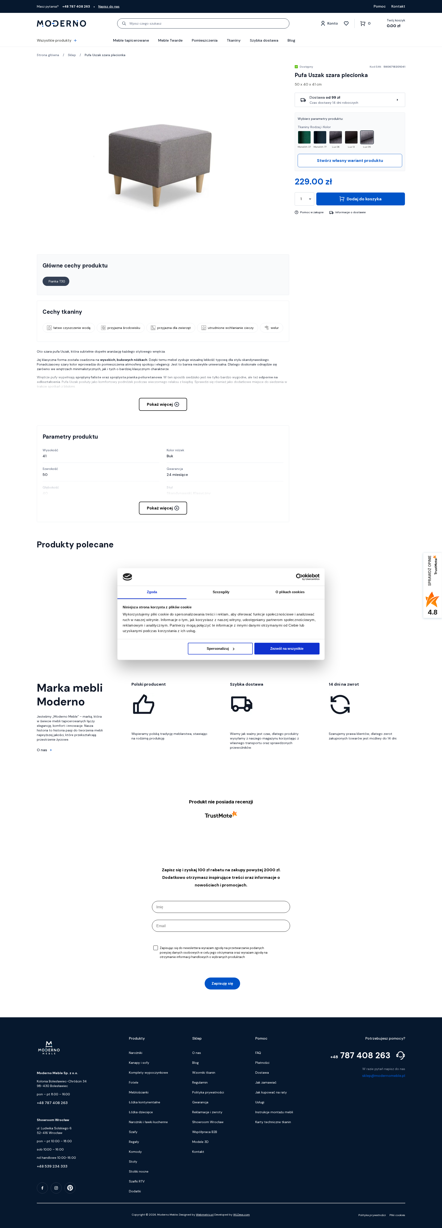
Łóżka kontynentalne (144, 1102)
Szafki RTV (137, 1181)
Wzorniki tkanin (203, 1072)
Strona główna (48, 55)
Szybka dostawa (264, 40)
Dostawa (262, 1072)
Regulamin (200, 1082)
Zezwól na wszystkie (286, 648)
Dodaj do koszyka (364, 199)
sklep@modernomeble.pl (383, 1075)
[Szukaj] (124, 23)
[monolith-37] (304, 137)
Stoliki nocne (138, 1171)
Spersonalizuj (218, 648)
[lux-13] (351, 137)
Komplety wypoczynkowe (148, 1072)
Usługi (259, 1102)
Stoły (133, 1161)
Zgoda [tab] (152, 592)
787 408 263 (360, 1055)
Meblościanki (138, 1092)
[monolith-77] (320, 137)
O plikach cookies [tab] (290, 592)
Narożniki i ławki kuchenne (148, 1122)
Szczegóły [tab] (221, 592)
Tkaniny (234, 40)
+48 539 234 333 (52, 1166)
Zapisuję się (222, 983)
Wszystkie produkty (54, 40)
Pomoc (380, 6)
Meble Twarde (170, 40)
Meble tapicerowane (131, 40)
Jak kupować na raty (271, 1092)
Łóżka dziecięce (141, 1112)
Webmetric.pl (205, 1214)
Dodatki (135, 1191)
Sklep (72, 55)
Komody (135, 1152)
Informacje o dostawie (350, 212)
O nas (42, 750)
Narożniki (135, 1053)
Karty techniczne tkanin (273, 1122)
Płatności (262, 1063)
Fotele (133, 1082)
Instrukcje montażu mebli (274, 1112)
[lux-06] (335, 137)
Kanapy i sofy (139, 1063)
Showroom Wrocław (208, 1122)
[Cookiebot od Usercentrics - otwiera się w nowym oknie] (299, 576)
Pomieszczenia (205, 40)
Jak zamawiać (265, 1082)
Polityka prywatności (208, 1092)
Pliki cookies (397, 1215)
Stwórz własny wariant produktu (350, 160)
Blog (291, 40)
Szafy (133, 1132)
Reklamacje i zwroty (207, 1112)
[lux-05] (367, 137)
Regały (134, 1142)
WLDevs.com (241, 1214)
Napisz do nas (108, 6)
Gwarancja (200, 1102)
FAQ (258, 1053)
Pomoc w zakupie (312, 212)
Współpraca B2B (204, 1132)
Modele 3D (200, 1142)
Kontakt (398, 6)
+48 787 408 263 (52, 1102)
